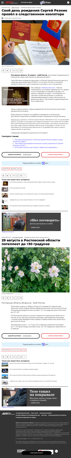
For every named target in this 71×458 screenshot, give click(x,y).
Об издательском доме (22, 413)
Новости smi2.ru (8, 232)
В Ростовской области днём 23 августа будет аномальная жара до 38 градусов (32, 375)
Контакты (44, 415)
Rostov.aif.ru (18, 293)
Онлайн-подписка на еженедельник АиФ (28, 415)
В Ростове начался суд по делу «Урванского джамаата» (36, 147)
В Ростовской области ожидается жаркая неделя (24, 369)
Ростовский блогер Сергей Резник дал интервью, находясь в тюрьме (30, 205)
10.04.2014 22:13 (6, 7)
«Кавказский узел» (48, 88)
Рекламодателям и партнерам (57, 415)
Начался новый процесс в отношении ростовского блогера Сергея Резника (32, 194)
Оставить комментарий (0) (55, 154)
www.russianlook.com (8, 66)
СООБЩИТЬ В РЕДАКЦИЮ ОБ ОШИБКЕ (26, 417)
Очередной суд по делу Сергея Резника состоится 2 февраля (27, 200)
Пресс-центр (34, 413)
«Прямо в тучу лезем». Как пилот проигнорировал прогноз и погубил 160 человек (33, 381)
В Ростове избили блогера (17, 188)
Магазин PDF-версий (45, 413)
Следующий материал (36, 453)
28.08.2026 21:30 (6, 237)
